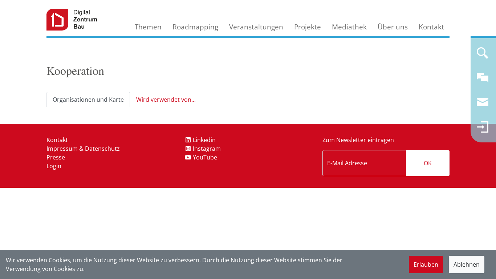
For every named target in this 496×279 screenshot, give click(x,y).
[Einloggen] (482, 130)
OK (428, 163)
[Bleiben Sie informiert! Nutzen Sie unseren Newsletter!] (482, 105)
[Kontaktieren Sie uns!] (482, 81)
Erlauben (426, 264)
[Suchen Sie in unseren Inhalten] (482, 56)
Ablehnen (467, 264)
